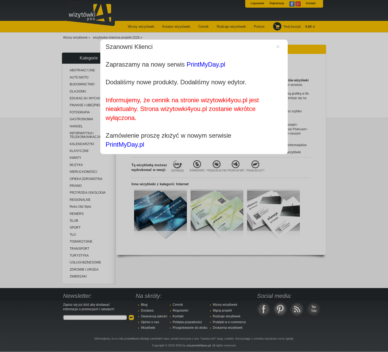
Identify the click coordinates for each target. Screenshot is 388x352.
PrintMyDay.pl (206, 64)
